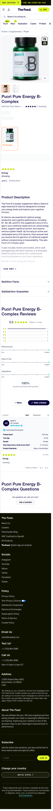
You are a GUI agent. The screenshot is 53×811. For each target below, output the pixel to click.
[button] (35, 106)
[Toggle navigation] (4, 10)
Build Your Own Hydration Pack (27, 3)
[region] (25, 2)
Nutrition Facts (10, 281)
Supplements (15, 31)
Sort (27, 415)
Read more (9, 269)
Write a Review (41, 403)
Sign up (43, 758)
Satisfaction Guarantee (15, 291)
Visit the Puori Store (11, 106)
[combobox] (26, 16)
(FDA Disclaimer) (25, 795)
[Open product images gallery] (44, 78)
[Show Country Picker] (18, 2)
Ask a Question (27, 503)
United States (24, 775)
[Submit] (4, 16)
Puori (26, 31)
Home (4, 31)
